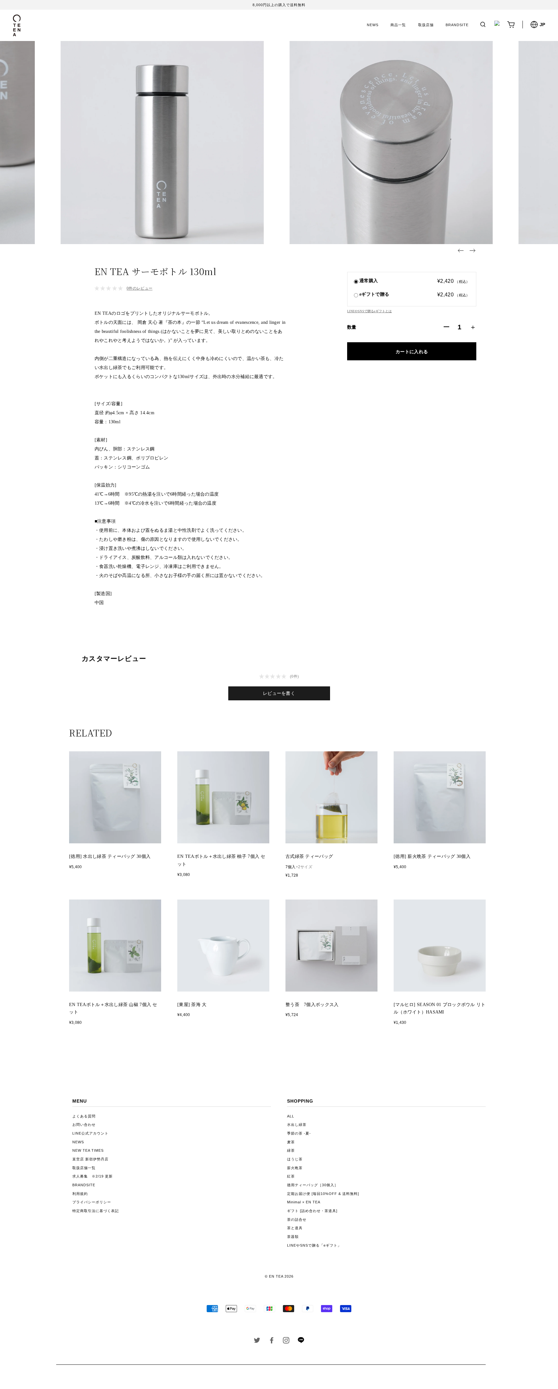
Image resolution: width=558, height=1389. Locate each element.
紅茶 (291, 1176)
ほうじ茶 (295, 1159)
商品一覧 (398, 25)
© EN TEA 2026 (279, 1276)
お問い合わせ (84, 1125)
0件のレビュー (139, 288)
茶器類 (293, 1237)
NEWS (372, 25)
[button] (461, 250)
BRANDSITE (457, 25)
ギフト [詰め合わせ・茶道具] (312, 1211)
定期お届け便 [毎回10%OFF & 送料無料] (323, 1194)
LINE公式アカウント (90, 1133)
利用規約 (80, 1194)
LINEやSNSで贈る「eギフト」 (314, 1245)
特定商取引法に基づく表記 (95, 1211)
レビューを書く (279, 693)
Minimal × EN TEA (303, 1202)
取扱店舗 (426, 25)
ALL (290, 1116)
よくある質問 (84, 1116)
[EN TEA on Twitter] (257, 1341)
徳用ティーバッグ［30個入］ (312, 1185)
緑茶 (291, 1150)
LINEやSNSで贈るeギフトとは (369, 311)
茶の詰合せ (296, 1219)
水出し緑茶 (296, 1125)
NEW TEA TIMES (88, 1150)
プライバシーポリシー (91, 1202)
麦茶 (291, 1142)
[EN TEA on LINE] (300, 1342)
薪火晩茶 (295, 1168)
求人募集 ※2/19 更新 (92, 1176)
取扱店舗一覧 (84, 1168)
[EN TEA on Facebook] (271, 1341)
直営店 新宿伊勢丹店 (90, 1159)
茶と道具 (295, 1228)
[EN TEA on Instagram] (286, 1341)
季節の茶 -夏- (299, 1133)
